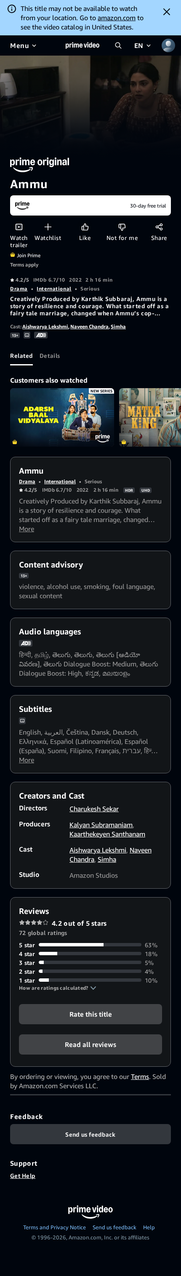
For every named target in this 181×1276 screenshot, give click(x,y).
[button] (57, 988)
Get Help (22, 1175)
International (54, 288)
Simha (118, 326)
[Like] (84, 226)
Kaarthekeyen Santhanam (107, 834)
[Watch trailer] (18, 226)
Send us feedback (114, 1227)
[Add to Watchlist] (47, 226)
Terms (140, 1076)
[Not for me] (121, 226)
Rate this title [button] (90, 1014)
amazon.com (117, 17)
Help (149, 1227)
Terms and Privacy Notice (54, 1227)
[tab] (21, 355)
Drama (19, 288)
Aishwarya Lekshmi (45, 326)
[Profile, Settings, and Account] (168, 45)
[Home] (82, 45)
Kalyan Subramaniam (101, 824)
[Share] (159, 226)
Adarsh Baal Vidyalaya (62, 417)
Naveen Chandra (89, 326)
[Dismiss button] (166, 12)
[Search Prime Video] (118, 45)
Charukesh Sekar (94, 808)
